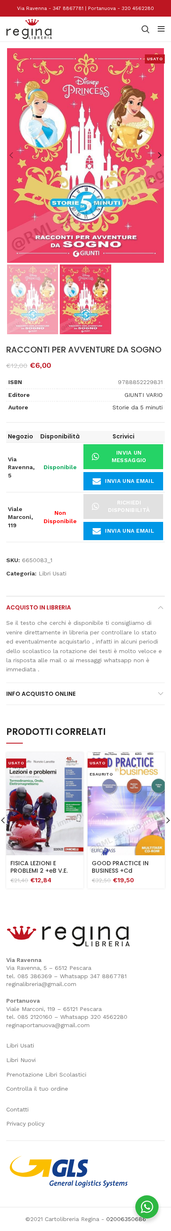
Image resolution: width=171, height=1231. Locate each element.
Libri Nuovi (21, 1060)
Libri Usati (52, 573)
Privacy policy (25, 1123)
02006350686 (126, 1219)
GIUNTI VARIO (144, 395)
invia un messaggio (129, 456)
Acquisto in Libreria (38, 607)
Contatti (17, 1109)
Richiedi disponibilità (129, 506)
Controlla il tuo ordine (37, 1088)
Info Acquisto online (41, 694)
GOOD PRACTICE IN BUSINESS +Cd (120, 867)
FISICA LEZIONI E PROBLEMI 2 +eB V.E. (39, 867)
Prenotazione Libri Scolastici (46, 1074)
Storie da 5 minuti (137, 407)
